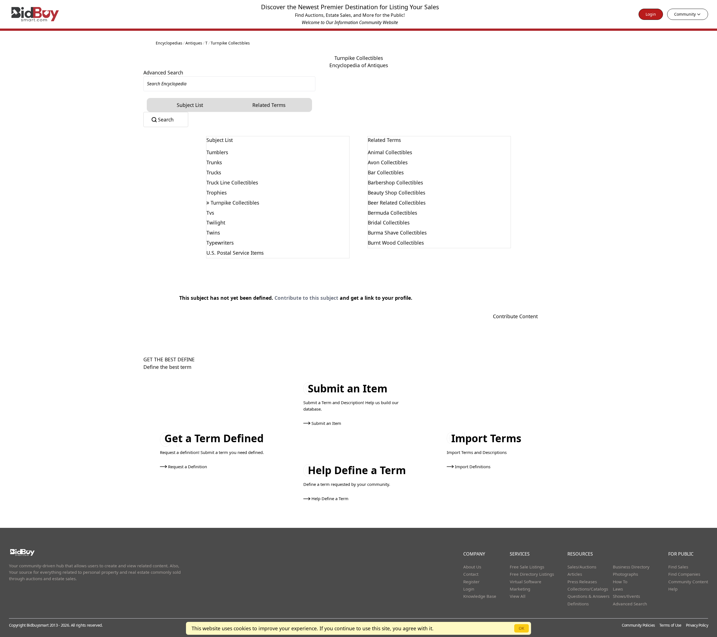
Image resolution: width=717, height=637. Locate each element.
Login (651, 14)
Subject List (190, 105)
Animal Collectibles (390, 152)
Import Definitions (472, 466)
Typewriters (220, 242)
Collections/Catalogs (587, 589)
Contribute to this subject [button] (306, 297)
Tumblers (217, 152)
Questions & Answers (588, 596)
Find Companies (684, 574)
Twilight (215, 222)
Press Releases (582, 581)
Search (166, 119)
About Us (472, 567)
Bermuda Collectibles (392, 212)
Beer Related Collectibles (396, 202)
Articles (574, 574)
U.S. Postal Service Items (235, 252)
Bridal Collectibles (388, 222)
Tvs (210, 212)
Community (685, 14)
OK (521, 628)
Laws (618, 589)
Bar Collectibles (386, 172)
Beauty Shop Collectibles (396, 192)
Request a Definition (187, 466)
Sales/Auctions (581, 567)
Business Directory (631, 567)
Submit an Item (326, 423)
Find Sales (678, 567)
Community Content (688, 581)
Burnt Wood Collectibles (396, 242)
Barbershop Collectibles (395, 182)
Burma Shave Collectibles (397, 232)
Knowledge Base (479, 596)
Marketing (520, 589)
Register (471, 581)
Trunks (214, 162)
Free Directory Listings (532, 574)
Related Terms (268, 105)
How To (620, 581)
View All (517, 596)
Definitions (578, 603)
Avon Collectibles (388, 162)
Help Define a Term (329, 498)
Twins (213, 232)
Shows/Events (626, 596)
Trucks (213, 172)
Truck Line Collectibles (232, 182)
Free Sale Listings (527, 567)
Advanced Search (163, 72)
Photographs (625, 574)
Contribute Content (515, 316)
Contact (470, 574)
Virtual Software (525, 581)
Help (673, 589)
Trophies (216, 192)
